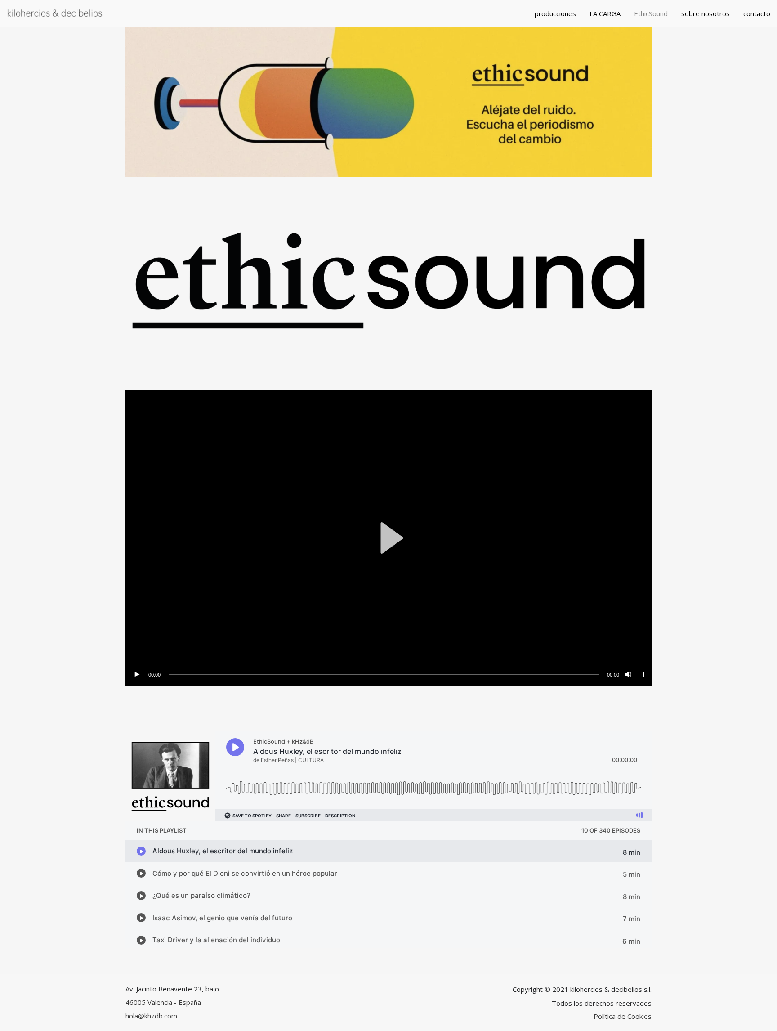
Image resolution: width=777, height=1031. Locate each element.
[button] (388, 538)
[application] (388, 538)
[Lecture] (136, 674)
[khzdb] (55, 13)
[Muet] (627, 674)
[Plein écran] (641, 674)
